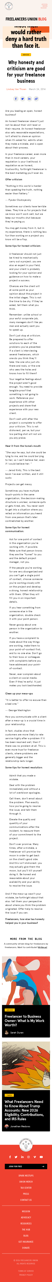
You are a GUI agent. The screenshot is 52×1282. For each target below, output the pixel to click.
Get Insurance (26, 1242)
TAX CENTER (26, 1188)
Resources (26, 1223)
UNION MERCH (26, 1182)
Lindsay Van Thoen (16, 89)
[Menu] (44, 6)
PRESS (26, 1194)
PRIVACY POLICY (26, 1275)
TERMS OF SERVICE (26, 1271)
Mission (26, 1211)
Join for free (15, 1166)
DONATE (26, 1248)
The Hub (26, 1230)
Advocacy (26, 1217)
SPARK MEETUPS (26, 1176)
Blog (25, 1236)
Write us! (42, 947)
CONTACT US (26, 1200)
